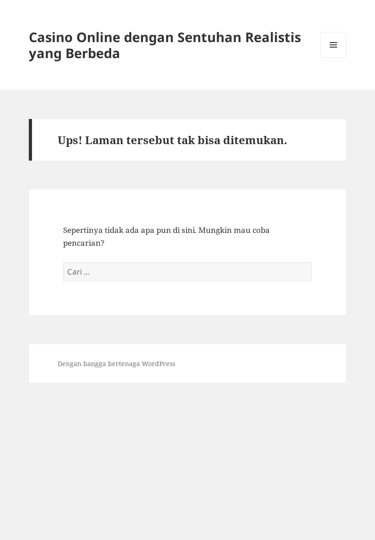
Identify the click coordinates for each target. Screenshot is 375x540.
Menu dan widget (333, 57)
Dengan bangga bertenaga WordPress (116, 363)
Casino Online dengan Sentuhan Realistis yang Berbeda (165, 45)
